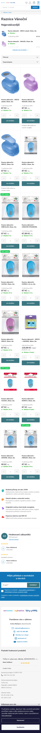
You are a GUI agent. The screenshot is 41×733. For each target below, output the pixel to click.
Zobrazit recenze (14, 539)
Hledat (35, 7)
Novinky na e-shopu (22, 635)
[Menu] (38, 2)
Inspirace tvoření (22, 642)
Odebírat (33, 585)
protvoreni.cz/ (22, 638)
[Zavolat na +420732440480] (26, 2)
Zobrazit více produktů (20, 50)
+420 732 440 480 (22, 632)
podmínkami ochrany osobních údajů (16, 592)
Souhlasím (20, 727)
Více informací (6, 716)
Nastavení (20, 720)
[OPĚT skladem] (10, 208)
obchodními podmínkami (26, 590)
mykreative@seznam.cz (22, 628)
